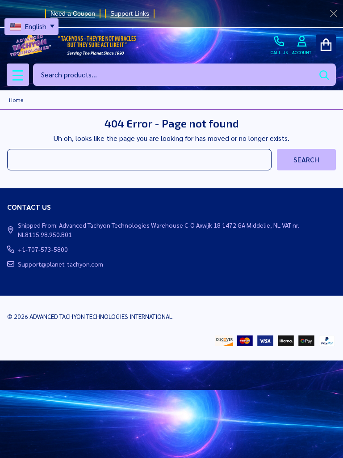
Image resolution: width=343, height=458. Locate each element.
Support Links (129, 13)
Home (16, 99)
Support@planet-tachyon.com (60, 264)
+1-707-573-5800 (43, 249)
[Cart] (326, 44)
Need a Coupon (72, 13)
